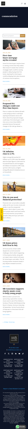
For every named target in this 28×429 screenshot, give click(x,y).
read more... (7, 81)
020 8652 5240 (14, 348)
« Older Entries (9, 322)
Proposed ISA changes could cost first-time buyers (11, 105)
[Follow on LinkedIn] (15, 353)
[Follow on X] (8, 353)
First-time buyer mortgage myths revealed (10, 57)
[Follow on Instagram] (12, 353)
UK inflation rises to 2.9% (8, 152)
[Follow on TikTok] (23, 353)
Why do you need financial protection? (12, 198)
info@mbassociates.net (15, 350)
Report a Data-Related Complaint (14, 389)
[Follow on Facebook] (5, 353)
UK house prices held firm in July (10, 244)
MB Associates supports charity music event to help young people (13, 291)
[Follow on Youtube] (19, 353)
